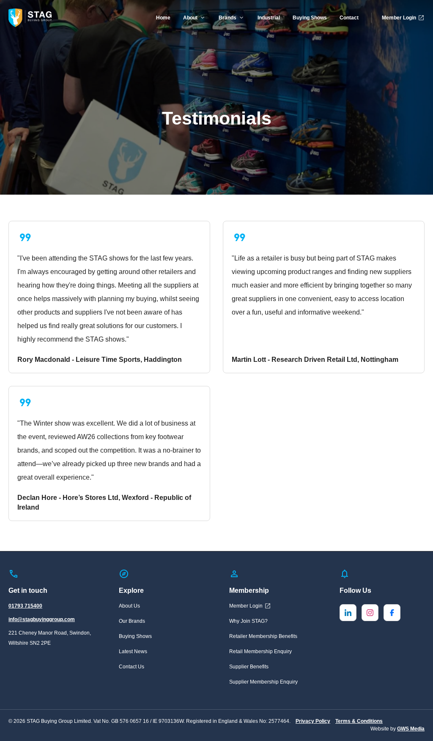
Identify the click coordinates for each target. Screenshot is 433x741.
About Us (129, 606)
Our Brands (132, 621)
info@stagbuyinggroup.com (41, 619)
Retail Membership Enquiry (260, 651)
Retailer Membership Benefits (263, 636)
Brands (227, 18)
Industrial (269, 18)
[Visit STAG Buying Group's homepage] (30, 17)
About (190, 18)
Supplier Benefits (249, 667)
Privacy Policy (313, 721)
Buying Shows (310, 18)
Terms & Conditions (359, 721)
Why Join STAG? (248, 621)
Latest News (133, 651)
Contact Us (131, 667)
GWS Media (411, 729)
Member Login (399, 18)
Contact (349, 18)
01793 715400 (25, 606)
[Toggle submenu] (202, 18)
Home (163, 18)
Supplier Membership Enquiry (263, 682)
